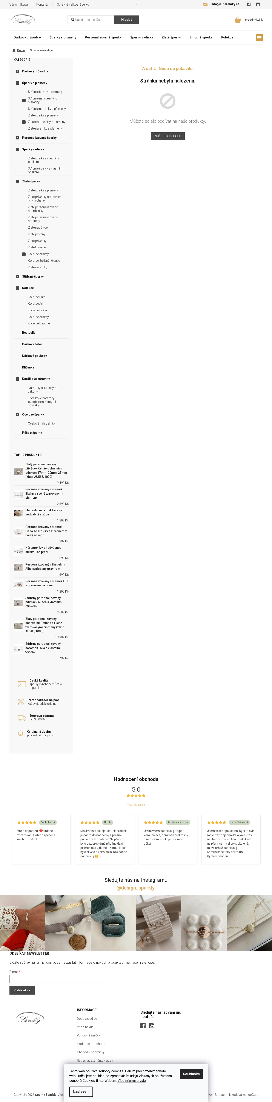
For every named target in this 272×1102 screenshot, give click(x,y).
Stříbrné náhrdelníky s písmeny (42, 100)
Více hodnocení (136, 804)
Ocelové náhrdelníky (41, 423)
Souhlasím (191, 1074)
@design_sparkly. (136, 888)
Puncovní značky (88, 1035)
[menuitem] (27, 37)
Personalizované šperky (39, 137)
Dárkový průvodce (35, 71)
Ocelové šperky (33, 414)
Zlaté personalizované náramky (43, 219)
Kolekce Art (35, 303)
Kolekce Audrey (38, 254)
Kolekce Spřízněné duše (44, 260)
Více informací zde (132, 1081)
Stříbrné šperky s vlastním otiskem (45, 170)
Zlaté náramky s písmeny (45, 128)
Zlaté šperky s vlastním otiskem (43, 160)
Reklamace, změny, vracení (95, 1060)
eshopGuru (250, 1094)
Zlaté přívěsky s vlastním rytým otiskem (44, 198)
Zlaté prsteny (36, 234)
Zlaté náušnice (38, 227)
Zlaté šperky (31, 181)
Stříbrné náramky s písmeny (47, 108)
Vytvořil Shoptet (214, 1094)
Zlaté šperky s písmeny (43, 115)
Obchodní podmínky (90, 1052)
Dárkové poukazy (34, 356)
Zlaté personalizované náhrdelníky (43, 208)
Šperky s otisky (33, 149)
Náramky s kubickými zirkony (42, 389)
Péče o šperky (32, 432)
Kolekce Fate (36, 297)
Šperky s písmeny (34, 83)
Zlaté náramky (37, 267)
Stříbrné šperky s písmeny (45, 91)
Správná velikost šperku (73, 4)
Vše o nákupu (18, 4)
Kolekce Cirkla (37, 310)
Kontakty (42, 4)
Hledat (126, 20)
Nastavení (81, 1092)
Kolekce (28, 288)
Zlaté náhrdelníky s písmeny (46, 122)
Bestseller (29, 332)
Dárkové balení (32, 344)
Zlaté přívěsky (37, 241)
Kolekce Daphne (39, 323)
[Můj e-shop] (30, 1018)
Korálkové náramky (36, 379)
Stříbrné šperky (33, 276)
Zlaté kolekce (37, 247)
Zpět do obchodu (167, 136)
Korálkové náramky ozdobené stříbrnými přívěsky (42, 401)
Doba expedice (87, 1018)
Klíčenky (28, 367)
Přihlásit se (22, 990)
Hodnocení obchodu (91, 1043)
